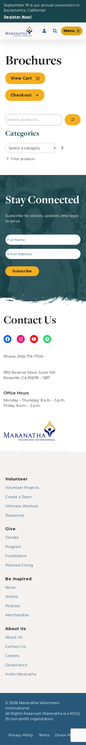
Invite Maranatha (20, 674)
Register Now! (18, 17)
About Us (13, 637)
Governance (16, 665)
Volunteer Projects (22, 487)
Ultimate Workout (22, 506)
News (10, 587)
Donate (12, 537)
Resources (14, 515)
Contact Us (15, 646)
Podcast (12, 605)
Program (13, 546)
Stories (11, 596)
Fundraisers (16, 555)
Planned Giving (19, 565)
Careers (12, 655)
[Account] (44, 30)
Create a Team (18, 496)
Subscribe (22, 271)
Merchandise (17, 614)
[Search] (54, 30)
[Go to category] (62, 148)
